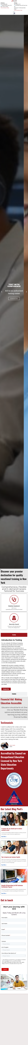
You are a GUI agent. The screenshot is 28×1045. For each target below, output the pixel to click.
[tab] (14, 635)
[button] (14, 13)
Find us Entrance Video (5, 7)
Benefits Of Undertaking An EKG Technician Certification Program (12, 886)
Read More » (4, 836)
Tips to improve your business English (10, 857)
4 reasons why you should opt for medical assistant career (11, 829)
